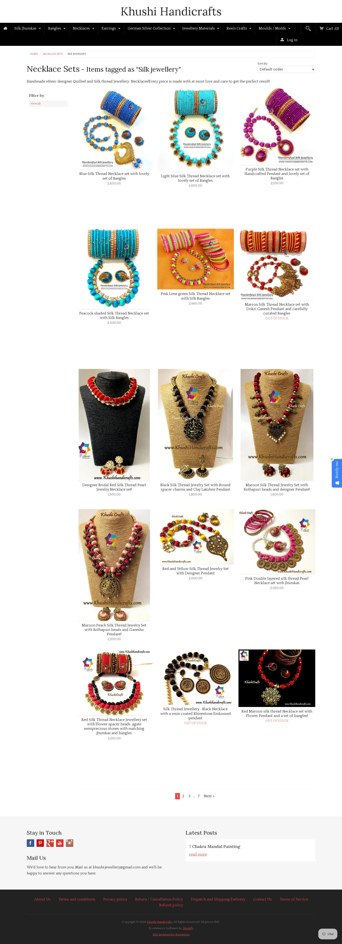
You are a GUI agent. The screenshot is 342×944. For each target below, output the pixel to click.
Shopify (188, 928)
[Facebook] (30, 843)
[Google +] (50, 843)
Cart (332, 29)
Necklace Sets (53, 54)
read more (198, 854)
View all (35, 103)
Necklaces (81, 28)
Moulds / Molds (272, 28)
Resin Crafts (237, 28)
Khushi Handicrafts (171, 11)
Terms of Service (294, 899)
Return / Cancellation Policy (159, 899)
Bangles (54, 28)
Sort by (263, 63)
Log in (291, 40)
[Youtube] (60, 843)
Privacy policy (115, 899)
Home (34, 54)
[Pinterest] (40, 843)
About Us (42, 899)
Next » (209, 796)
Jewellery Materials (198, 28)
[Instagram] (69, 843)
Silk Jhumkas (25, 28)
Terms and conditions (76, 899)
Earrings (109, 28)
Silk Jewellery (76, 54)
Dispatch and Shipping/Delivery (218, 899)
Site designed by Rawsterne (171, 934)
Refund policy (171, 905)
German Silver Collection (149, 28)
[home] (5, 28)
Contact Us (262, 899)
